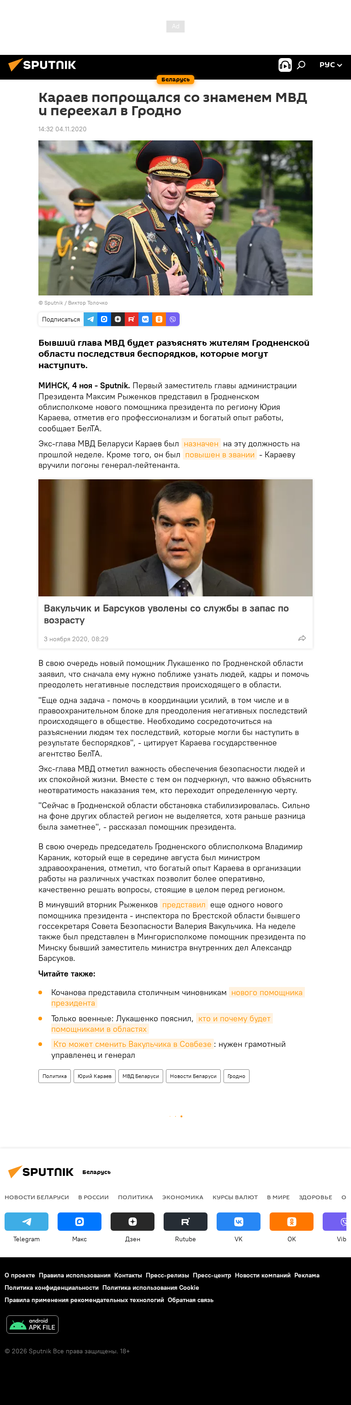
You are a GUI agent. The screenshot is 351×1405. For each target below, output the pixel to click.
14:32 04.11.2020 (62, 129)
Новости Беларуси (193, 1076)
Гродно (236, 1076)
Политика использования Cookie (150, 1287)
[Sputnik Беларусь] (45, 73)
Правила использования (75, 1275)
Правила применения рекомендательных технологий (84, 1300)
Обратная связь (190, 1300)
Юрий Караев (95, 1076)
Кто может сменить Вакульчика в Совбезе (132, 1044)
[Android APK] (32, 1325)
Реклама (306, 1275)
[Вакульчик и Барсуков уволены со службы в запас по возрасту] (175, 537)
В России (93, 1197)
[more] (302, 638)
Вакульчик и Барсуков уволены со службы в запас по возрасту (166, 614)
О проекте (20, 1275)
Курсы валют (235, 1197)
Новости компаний (263, 1275)
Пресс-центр (212, 1275)
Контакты (128, 1275)
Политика (55, 1076)
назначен (201, 443)
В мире (278, 1197)
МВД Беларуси (140, 1076)
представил (184, 904)
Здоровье (315, 1197)
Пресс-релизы (167, 1275)
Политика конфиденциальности (52, 1287)
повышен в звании (220, 454)
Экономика (182, 1197)
